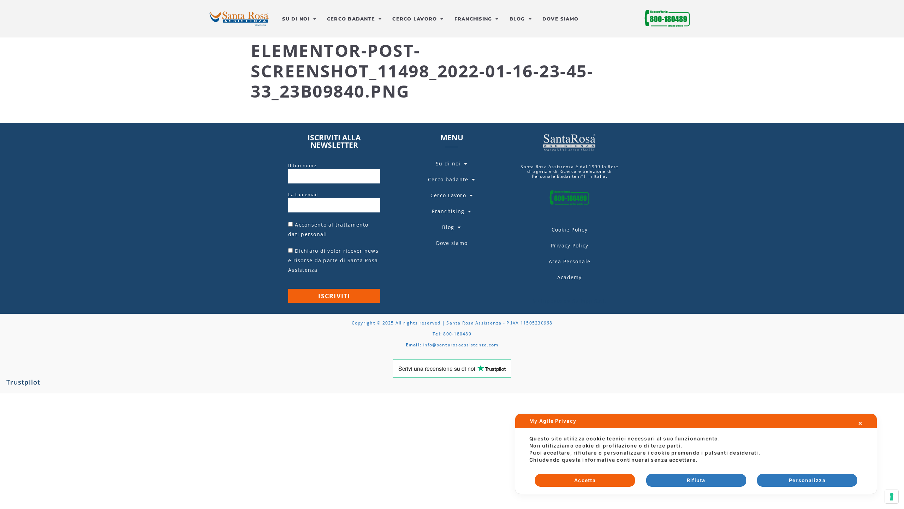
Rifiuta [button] (696, 480)
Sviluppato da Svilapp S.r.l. (569, 301)
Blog (517, 19)
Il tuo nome (302, 165)
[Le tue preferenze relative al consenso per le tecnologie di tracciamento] (891, 496)
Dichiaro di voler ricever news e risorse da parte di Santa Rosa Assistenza (333, 260)
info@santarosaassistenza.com (460, 345)
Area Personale (570, 261)
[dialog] (696, 454)
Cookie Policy (570, 229)
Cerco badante (351, 19)
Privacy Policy (570, 245)
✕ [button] (860, 423)
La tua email (303, 194)
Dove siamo (560, 19)
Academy (569, 277)
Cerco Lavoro (414, 19)
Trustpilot (23, 382)
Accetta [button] (585, 480)
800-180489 (457, 334)
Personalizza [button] (807, 480)
